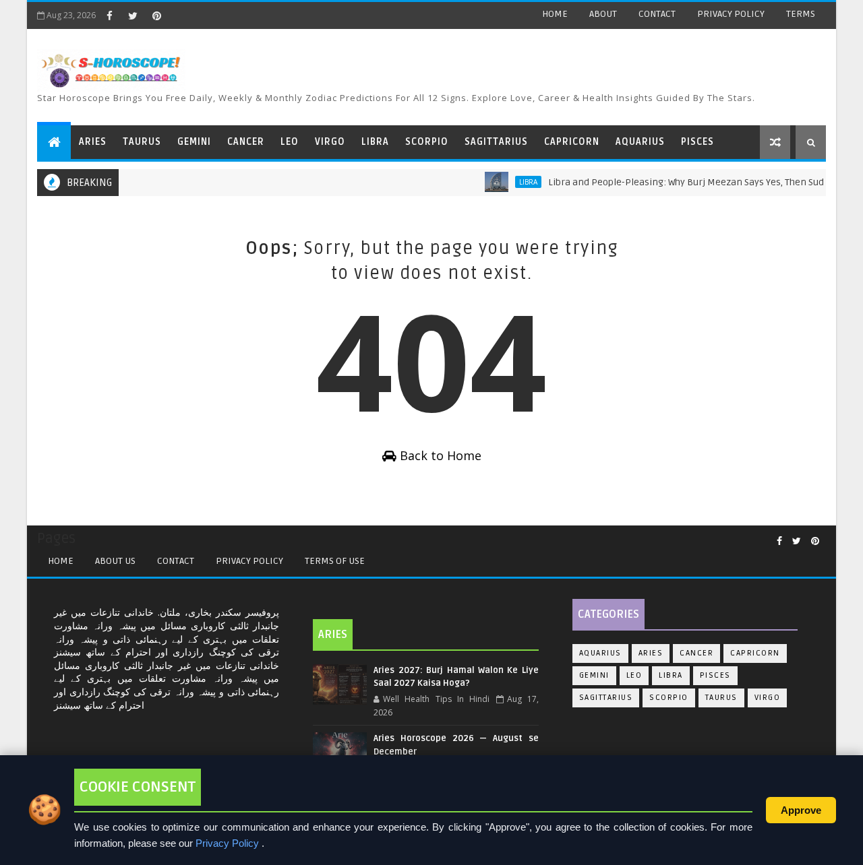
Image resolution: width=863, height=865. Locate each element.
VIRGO (330, 142)
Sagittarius (606, 698)
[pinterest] (156, 15)
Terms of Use (335, 561)
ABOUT (603, 14)
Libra (517, 182)
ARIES (93, 142)
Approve (801, 810)
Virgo (767, 698)
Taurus (721, 698)
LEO (289, 142)
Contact (175, 561)
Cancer (696, 653)
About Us (115, 561)
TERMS (800, 14)
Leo (634, 675)
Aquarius (600, 653)
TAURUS (142, 142)
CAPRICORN (571, 142)
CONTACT (657, 14)
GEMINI (194, 142)
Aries (650, 653)
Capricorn (755, 653)
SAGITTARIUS (496, 142)
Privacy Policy (249, 561)
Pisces (715, 675)
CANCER (245, 142)
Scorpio (668, 698)
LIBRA (375, 142)
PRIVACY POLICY (731, 14)
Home (60, 561)
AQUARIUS (640, 142)
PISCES (697, 142)
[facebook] (109, 15)
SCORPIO (426, 142)
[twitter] (133, 15)
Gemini (594, 675)
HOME (555, 14)
